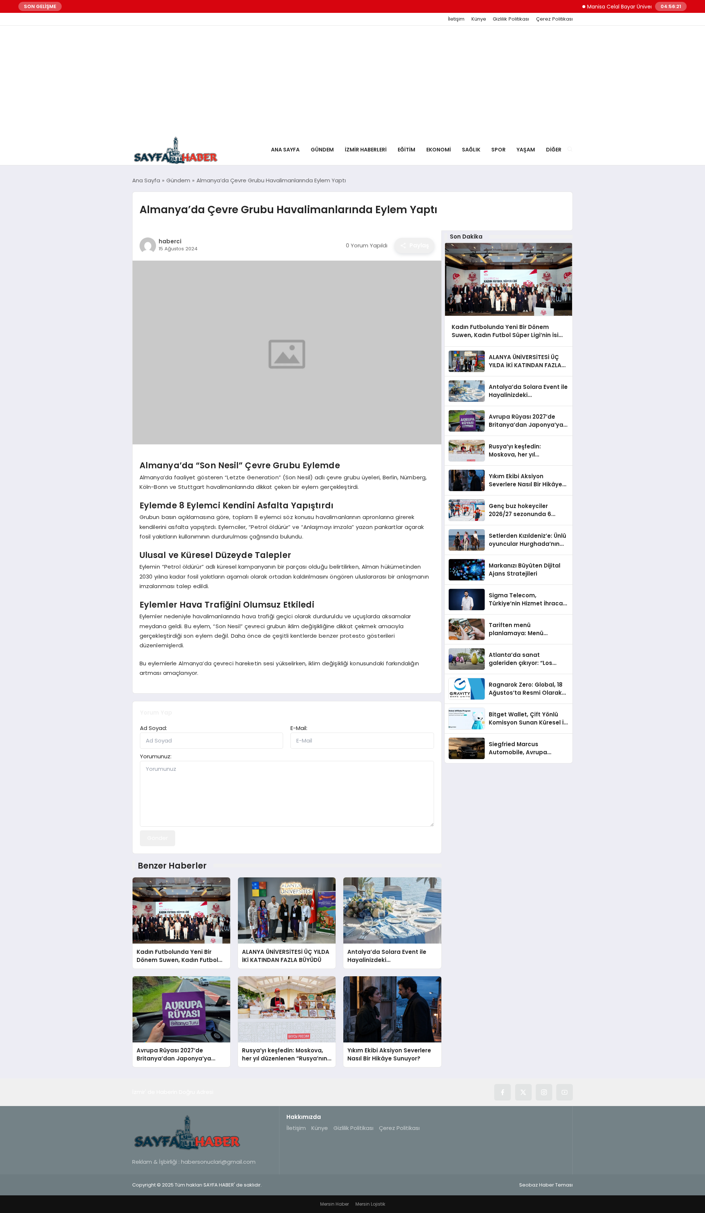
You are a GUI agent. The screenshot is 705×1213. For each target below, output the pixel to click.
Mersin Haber (334, 1204)
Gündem (322, 149)
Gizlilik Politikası (511, 19)
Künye (478, 19)
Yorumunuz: (155, 756)
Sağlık (471, 149)
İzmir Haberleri (366, 149)
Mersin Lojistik (370, 1204)
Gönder (157, 838)
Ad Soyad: (153, 728)
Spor (498, 149)
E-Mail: (298, 728)
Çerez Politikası (554, 19)
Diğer (553, 149)
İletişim (456, 19)
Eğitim (406, 149)
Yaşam (526, 149)
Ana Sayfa (285, 149)
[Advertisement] (352, 80)
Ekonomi (438, 149)
